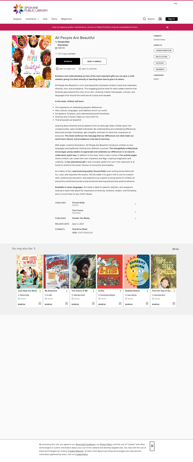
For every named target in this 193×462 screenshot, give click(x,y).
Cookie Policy (81, 454)
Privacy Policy (106, 444)
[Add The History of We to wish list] (93, 303)
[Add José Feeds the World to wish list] (39, 303)
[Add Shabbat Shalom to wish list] (147, 303)
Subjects (17, 19)
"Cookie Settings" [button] (76, 451)
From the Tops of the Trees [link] (162, 291)
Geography (160, 69)
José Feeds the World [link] (27, 291)
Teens (54, 19)
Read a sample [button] (94, 61)
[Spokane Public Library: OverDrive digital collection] (30, 9)
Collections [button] (31, 19)
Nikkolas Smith (79, 295)
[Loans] (160, 19)
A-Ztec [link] (101, 291)
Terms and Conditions (85, 444)
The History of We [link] (80, 291)
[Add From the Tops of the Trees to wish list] (173, 303)
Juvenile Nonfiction (163, 51)
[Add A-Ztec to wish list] (120, 303)
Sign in (171, 19)
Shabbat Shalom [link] (132, 291)
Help (175, 4)
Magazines (66, 19)
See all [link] (175, 249)
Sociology (160, 63)
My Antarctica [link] (51, 291)
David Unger (24, 295)
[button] (148, 19)
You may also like (22, 248)
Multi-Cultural (162, 57)
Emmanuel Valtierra (108, 295)
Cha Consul (63, 45)
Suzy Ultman (132, 295)
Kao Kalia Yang (159, 295)
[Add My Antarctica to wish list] (66, 303)
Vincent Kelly (64, 42)
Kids (45, 19)
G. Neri (49, 295)
